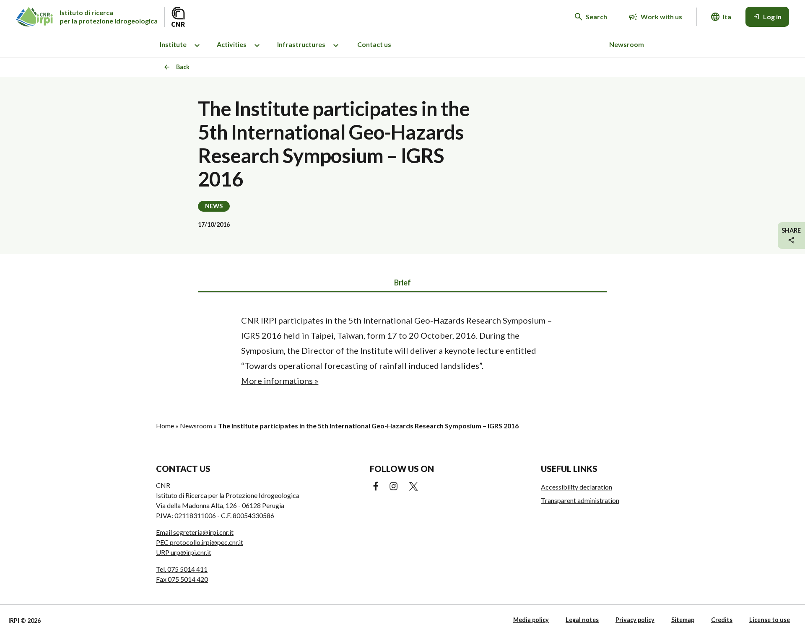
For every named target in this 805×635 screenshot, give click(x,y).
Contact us (374, 44)
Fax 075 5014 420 (182, 579)
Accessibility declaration (576, 487)
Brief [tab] (402, 282)
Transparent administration (580, 500)
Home (165, 426)
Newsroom (626, 44)
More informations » (279, 381)
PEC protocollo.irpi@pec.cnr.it (199, 542)
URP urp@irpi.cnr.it (183, 552)
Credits (721, 619)
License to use (769, 619)
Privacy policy (634, 619)
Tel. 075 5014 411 (182, 569)
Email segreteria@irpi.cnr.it (195, 532)
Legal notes (582, 619)
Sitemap (682, 619)
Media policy (531, 619)
